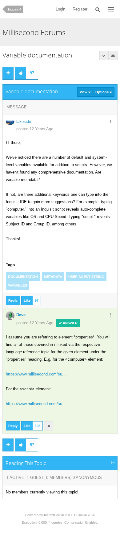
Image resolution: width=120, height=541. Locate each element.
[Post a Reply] (8, 73)
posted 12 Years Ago (34, 129)
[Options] (110, 122)
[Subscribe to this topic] (113, 55)
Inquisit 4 (14, 9)
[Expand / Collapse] (112, 463)
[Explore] (111, 9)
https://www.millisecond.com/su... (36, 374)
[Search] (98, 9)
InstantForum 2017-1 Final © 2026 (69, 515)
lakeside (23, 121)
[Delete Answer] (48, 425)
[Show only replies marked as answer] (104, 55)
